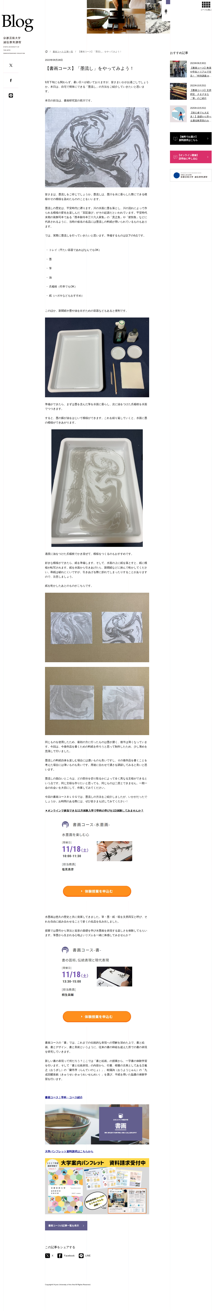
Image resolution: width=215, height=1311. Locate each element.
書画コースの (63, 1225)
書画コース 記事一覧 (63, 51)
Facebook (69, 1255)
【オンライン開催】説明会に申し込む (188, 157)
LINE (88, 1255)
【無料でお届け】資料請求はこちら (188, 138)
